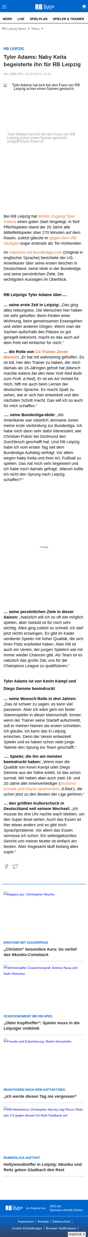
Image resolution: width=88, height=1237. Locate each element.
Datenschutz (61, 1221)
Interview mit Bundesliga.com (35, 252)
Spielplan (38, 19)
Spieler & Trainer (68, 19)
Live (20, 19)
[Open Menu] (4, 8)
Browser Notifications (61, 1228)
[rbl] (14, 1207)
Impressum (26, 1221)
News (7, 19)
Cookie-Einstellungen (27, 1228)
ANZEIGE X (77, 1234)
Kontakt (43, 1221)
